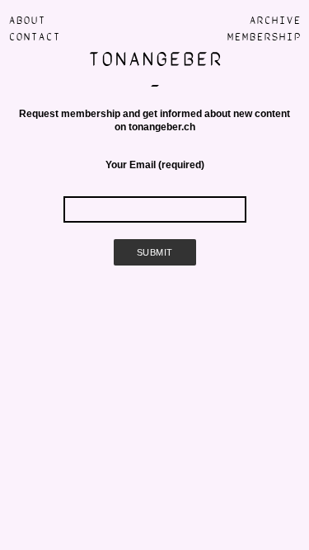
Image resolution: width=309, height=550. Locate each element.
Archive (275, 20)
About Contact (34, 29)
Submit (155, 252)
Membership (264, 37)
